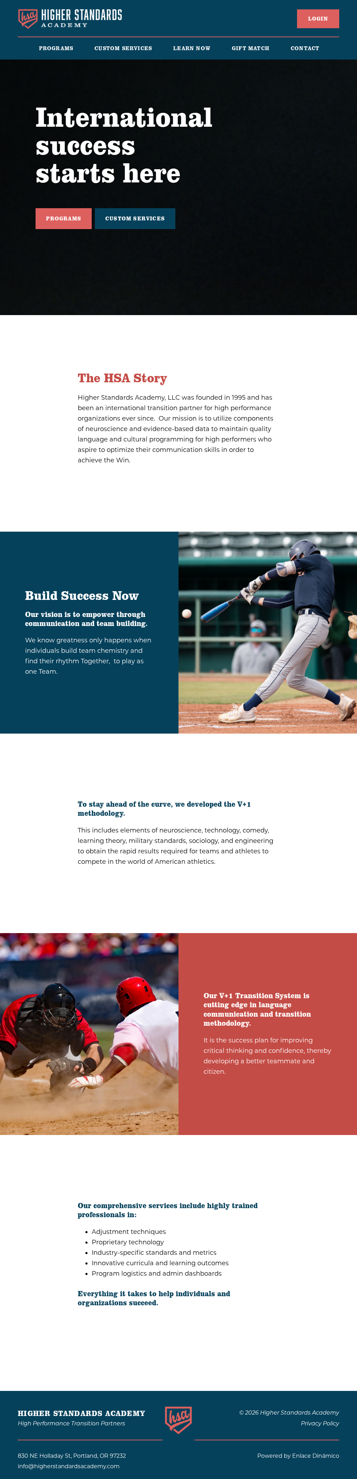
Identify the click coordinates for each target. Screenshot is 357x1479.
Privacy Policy (320, 1424)
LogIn (318, 18)
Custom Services (135, 218)
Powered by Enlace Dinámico (298, 1456)
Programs (63, 218)
